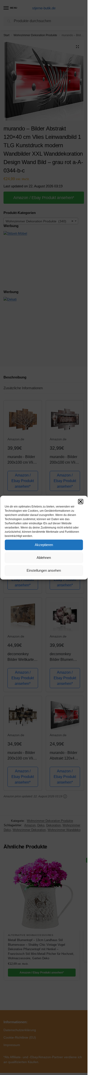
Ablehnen (44, 558)
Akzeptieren (44, 545)
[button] (80, 501)
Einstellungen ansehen (44, 570)
